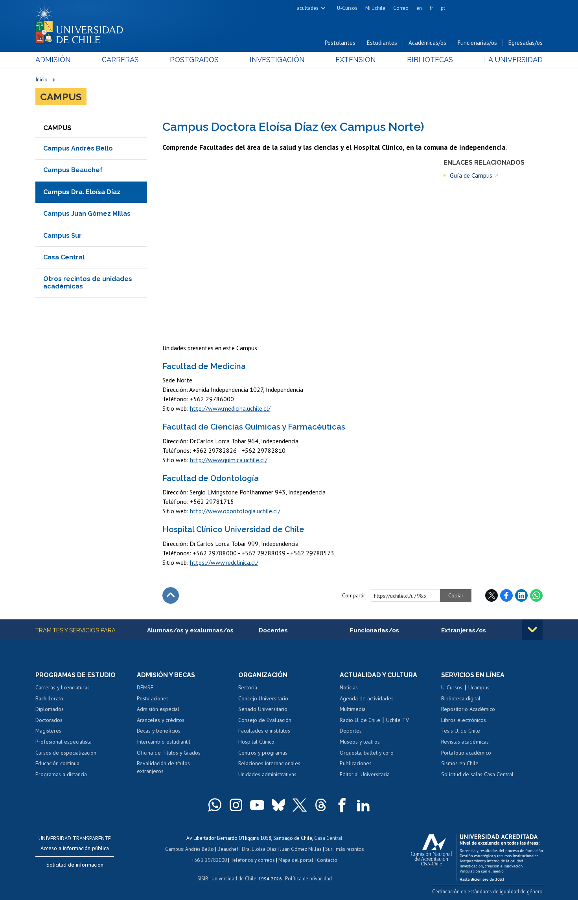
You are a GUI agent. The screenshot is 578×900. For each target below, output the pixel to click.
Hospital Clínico (256, 741)
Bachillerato (49, 698)
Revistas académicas (465, 741)
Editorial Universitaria (365, 774)
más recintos (350, 849)
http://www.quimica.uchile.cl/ (228, 460)
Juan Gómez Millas (301, 849)
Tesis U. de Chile (460, 730)
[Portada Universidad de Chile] (82, 23)
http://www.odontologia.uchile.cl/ (235, 511)
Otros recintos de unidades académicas (87, 282)
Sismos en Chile (460, 763)
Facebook (506, 595)
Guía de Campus (471, 175)
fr (431, 8)
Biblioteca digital (460, 698)
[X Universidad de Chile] (299, 805)
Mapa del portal (295, 860)
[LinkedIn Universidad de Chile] (363, 805)
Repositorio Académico (468, 709)
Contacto (327, 860)
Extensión (355, 59)
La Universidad (513, 59)
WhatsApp (536, 595)
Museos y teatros (360, 741)
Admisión (53, 59)
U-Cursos (347, 8)
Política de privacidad (308, 878)
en (419, 8)
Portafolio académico (466, 752)
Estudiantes (382, 42)
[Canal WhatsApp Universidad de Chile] (215, 805)
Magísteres (48, 730)
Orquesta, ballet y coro (367, 752)
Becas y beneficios (158, 730)
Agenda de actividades (367, 698)
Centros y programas (262, 752)
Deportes (351, 730)
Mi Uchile (375, 8)
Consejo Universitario (263, 698)
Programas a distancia (61, 774)
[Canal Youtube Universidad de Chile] (257, 805)
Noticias (349, 687)
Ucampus (479, 687)
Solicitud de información (74, 864)
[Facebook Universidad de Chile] (342, 805)
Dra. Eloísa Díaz (259, 849)
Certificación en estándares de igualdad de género (487, 891)
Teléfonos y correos (252, 860)
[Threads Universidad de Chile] (321, 805)
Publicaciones (356, 763)
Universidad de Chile (234, 878)
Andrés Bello (199, 849)
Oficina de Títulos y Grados (169, 752)
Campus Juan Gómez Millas (87, 213)
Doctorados (49, 720)
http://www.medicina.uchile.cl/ (230, 408)
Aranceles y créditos (160, 720)
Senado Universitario (262, 709)
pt (443, 8)
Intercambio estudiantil (163, 741)
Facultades (306, 8)
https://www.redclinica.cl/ (224, 562)
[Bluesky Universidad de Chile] (278, 805)
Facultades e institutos (264, 730)
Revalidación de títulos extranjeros (163, 767)
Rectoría (247, 687)
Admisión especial (158, 709)
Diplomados (49, 709)
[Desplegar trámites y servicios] (532, 629)
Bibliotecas (430, 59)
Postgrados (194, 59)
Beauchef (227, 849)
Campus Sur (62, 235)
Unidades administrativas (267, 774)
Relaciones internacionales (269, 763)
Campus (61, 97)
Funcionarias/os (477, 42)
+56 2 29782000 (209, 860)
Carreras (120, 59)
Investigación (277, 59)
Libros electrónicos (463, 720)
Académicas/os (427, 42)
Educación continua (57, 763)
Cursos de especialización (65, 752)
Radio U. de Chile (360, 720)
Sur (328, 849)
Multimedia (353, 709)
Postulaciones (153, 698)
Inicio (41, 79)
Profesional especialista (63, 741)
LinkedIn (521, 595)
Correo (401, 8)
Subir (170, 595)
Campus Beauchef (73, 170)
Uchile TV (397, 720)
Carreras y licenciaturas (62, 687)
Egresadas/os (525, 42)
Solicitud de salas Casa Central (477, 774)
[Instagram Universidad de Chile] (236, 805)
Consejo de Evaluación (264, 720)
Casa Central (64, 257)
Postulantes (340, 42)
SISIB (202, 878)
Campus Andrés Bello (78, 148)
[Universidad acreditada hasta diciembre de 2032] (477, 855)
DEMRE (145, 687)
